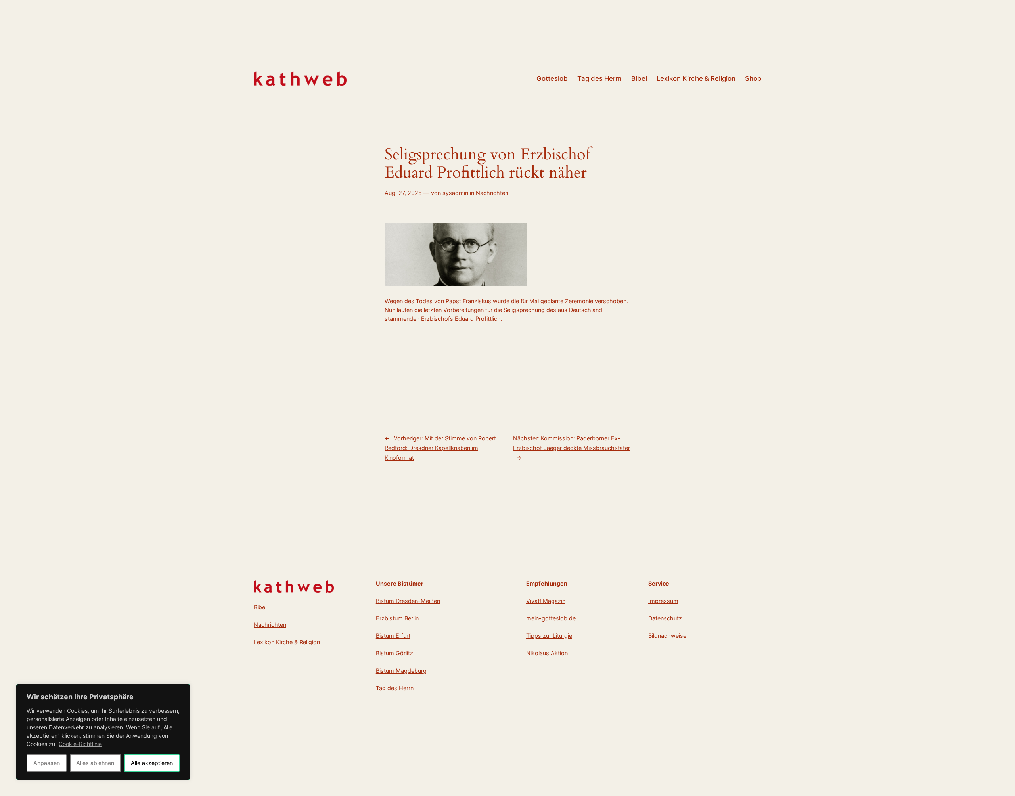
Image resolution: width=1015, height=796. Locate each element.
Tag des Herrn (395, 688)
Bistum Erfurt (393, 635)
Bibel (260, 607)
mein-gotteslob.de (551, 618)
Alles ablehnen (95, 763)
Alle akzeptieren (152, 763)
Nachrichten (492, 192)
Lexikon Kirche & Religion (287, 642)
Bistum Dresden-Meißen (408, 600)
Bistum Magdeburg (401, 670)
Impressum (663, 600)
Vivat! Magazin (545, 600)
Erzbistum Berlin (397, 618)
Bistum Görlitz (394, 653)
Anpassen (46, 763)
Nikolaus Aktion (547, 653)
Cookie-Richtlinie (80, 744)
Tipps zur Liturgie (549, 635)
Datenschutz (665, 618)
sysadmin (455, 192)
